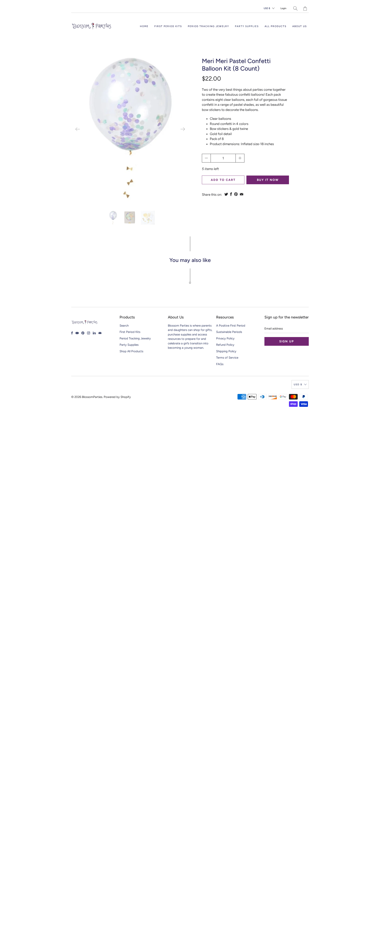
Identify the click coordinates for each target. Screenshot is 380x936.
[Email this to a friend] (241, 194)
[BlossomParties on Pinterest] (82, 333)
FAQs (219, 364)
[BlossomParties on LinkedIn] (94, 333)
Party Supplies (247, 26)
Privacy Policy (225, 338)
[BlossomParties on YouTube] (77, 333)
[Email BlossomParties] (100, 333)
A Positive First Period (230, 325)
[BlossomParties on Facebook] (72, 333)
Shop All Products (131, 351)
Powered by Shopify (117, 397)
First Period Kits (168, 26)
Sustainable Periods (229, 332)
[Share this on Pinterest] (236, 194)
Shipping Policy (226, 351)
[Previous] (77, 129)
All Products (275, 26)
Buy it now (268, 180)
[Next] (182, 129)
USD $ (267, 8)
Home (144, 26)
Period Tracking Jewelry (208, 26)
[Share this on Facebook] (231, 194)
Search (124, 325)
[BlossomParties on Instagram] (88, 333)
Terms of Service (227, 357)
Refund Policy (225, 345)
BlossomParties (92, 397)
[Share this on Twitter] (226, 194)
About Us (299, 26)
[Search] (295, 8)
